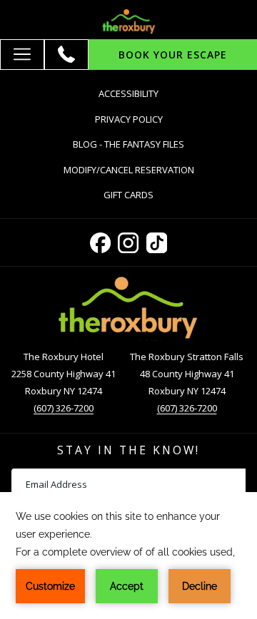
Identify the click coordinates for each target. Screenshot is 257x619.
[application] (128, 555)
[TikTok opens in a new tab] (156, 240)
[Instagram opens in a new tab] (128, 240)
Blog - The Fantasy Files (128, 144)
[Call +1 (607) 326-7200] (66, 54)
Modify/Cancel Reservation (129, 169)
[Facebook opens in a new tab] (100, 240)
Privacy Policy (129, 119)
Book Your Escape (173, 54)
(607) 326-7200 (64, 407)
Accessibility (128, 93)
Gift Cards (143, 196)
